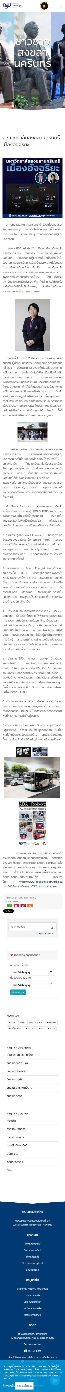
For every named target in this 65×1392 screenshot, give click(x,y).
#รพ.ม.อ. (51, 1028)
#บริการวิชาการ (35, 1022)
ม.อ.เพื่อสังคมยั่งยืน (18, 1145)
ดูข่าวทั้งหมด (46, 933)
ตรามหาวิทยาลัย (32, 1295)
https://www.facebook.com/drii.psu (40, 882)
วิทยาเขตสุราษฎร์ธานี (19, 1088)
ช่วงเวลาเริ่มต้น (19, 965)
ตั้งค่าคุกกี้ (7, 1386)
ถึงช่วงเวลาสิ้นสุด (20, 978)
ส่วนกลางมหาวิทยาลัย (20, 1055)
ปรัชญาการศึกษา (32, 1315)
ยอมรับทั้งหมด (24, 1386)
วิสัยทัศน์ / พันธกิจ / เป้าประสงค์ (32, 1288)
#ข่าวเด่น (12, 1022)
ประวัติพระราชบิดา (33, 1301)
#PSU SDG (30, 1028)
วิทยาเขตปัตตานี (16, 1071)
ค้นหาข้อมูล (18, 992)
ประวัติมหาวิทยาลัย (33, 1308)
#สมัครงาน (51, 1022)
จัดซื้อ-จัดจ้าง (15, 1162)
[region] (32, 1376)
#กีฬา (40, 1028)
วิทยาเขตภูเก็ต (15, 1079)
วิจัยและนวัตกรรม (17, 1129)
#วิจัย (22, 1022)
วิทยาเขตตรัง (14, 1096)
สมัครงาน (12, 1154)
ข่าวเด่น (11, 1121)
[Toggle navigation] (59, 5)
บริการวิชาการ (15, 1137)
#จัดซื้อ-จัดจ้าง (14, 1028)
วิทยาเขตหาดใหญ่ (17, 1063)
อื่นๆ (9, 1170)
